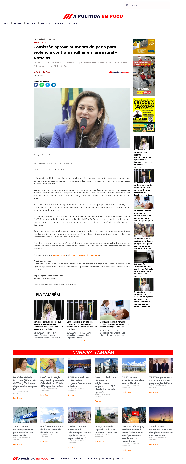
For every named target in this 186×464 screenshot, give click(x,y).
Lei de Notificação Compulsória (84, 255)
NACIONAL (59, 23)
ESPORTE (45, 23)
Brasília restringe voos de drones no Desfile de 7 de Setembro (51, 429)
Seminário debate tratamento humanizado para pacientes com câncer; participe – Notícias (114, 324)
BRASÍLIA (18, 23)
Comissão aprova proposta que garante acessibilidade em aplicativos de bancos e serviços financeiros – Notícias (48, 325)
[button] (36, 85)
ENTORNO (31, 23)
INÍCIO (6, 23)
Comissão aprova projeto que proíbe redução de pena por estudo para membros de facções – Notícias (82, 325)
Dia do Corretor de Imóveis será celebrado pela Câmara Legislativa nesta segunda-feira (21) (79, 432)
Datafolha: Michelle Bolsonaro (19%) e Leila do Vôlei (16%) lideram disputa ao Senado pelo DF (25, 383)
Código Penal (59, 255)
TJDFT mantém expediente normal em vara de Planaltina (133, 380)
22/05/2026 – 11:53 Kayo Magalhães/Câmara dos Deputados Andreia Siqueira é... (47, 335)
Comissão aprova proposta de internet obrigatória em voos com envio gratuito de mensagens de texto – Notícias (143, 299)
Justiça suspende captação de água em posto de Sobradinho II (106, 429)
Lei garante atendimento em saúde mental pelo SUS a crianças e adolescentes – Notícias (143, 270)
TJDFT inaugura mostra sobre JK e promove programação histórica (160, 380)
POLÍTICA (73, 23)
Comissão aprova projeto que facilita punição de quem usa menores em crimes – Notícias (143, 243)
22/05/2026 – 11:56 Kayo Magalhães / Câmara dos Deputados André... (79, 335)
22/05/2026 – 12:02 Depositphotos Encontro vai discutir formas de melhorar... (113, 332)
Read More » (17, 398)
